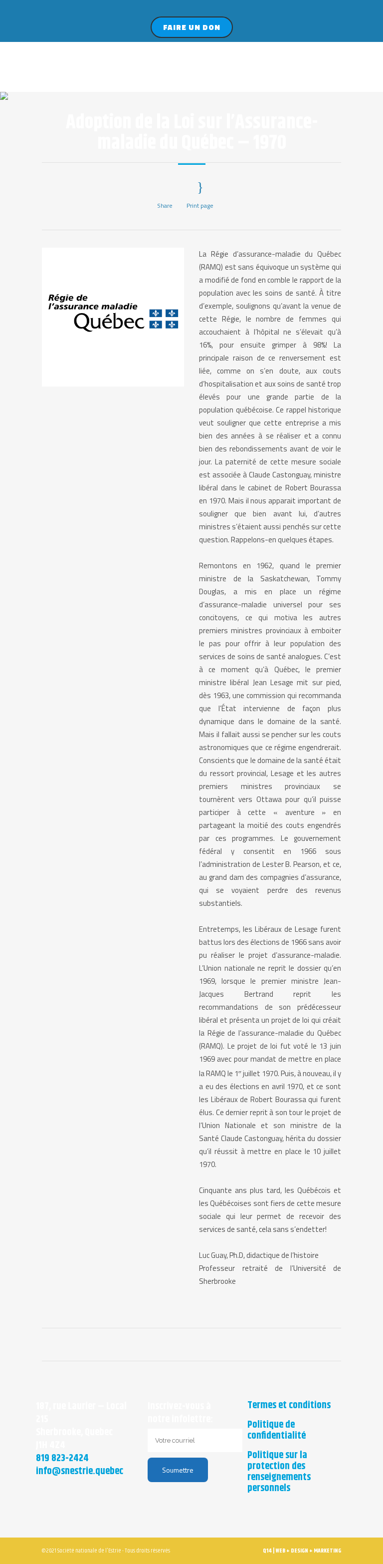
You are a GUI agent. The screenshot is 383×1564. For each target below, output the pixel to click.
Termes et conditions (289, 1405)
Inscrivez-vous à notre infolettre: (180, 1413)
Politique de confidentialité (276, 1431)
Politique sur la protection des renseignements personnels (279, 1472)
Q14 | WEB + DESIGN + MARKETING (302, 1551)
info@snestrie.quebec (79, 1471)
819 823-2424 (62, 1458)
